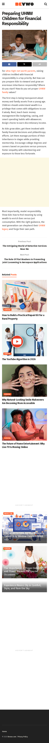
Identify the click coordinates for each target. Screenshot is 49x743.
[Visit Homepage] (24, 4)
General (7, 310)
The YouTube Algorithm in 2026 (19, 359)
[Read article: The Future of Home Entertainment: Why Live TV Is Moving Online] (24, 424)
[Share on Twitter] (24, 64)
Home (4, 731)
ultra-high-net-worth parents (20, 71)
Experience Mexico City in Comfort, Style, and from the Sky (22, 587)
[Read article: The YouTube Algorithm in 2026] (24, 340)
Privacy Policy (23, 737)
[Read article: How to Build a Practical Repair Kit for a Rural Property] (24, 296)
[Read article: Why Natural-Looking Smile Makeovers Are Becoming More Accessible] (24, 380)
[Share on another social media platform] (39, 64)
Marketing (8, 513)
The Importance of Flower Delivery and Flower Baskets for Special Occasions (23, 571)
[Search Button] (45, 4)
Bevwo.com (12, 737)
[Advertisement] (24, 182)
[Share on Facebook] (9, 64)
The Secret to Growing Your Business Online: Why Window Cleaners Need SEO (24, 536)
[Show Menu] (3, 4)
